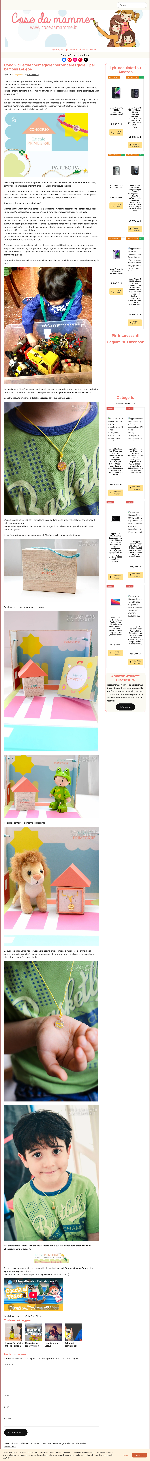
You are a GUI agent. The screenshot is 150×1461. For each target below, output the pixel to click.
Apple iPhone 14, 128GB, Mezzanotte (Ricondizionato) (116, 111)
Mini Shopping (33, 75)
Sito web (7, 1418)
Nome (7, 1395)
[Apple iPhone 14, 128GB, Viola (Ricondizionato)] (116, 254)
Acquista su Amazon (117, 132)
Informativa (125, 707)
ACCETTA (139, 1455)
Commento (9, 1364)
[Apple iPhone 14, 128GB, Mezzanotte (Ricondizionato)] (116, 92)
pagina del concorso (57, 87)
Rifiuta (125, 1455)
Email (6, 1407)
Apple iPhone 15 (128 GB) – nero (116, 186)
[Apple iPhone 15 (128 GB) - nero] (116, 170)
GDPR (8, 1458)
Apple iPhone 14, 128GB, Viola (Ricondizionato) (116, 271)
